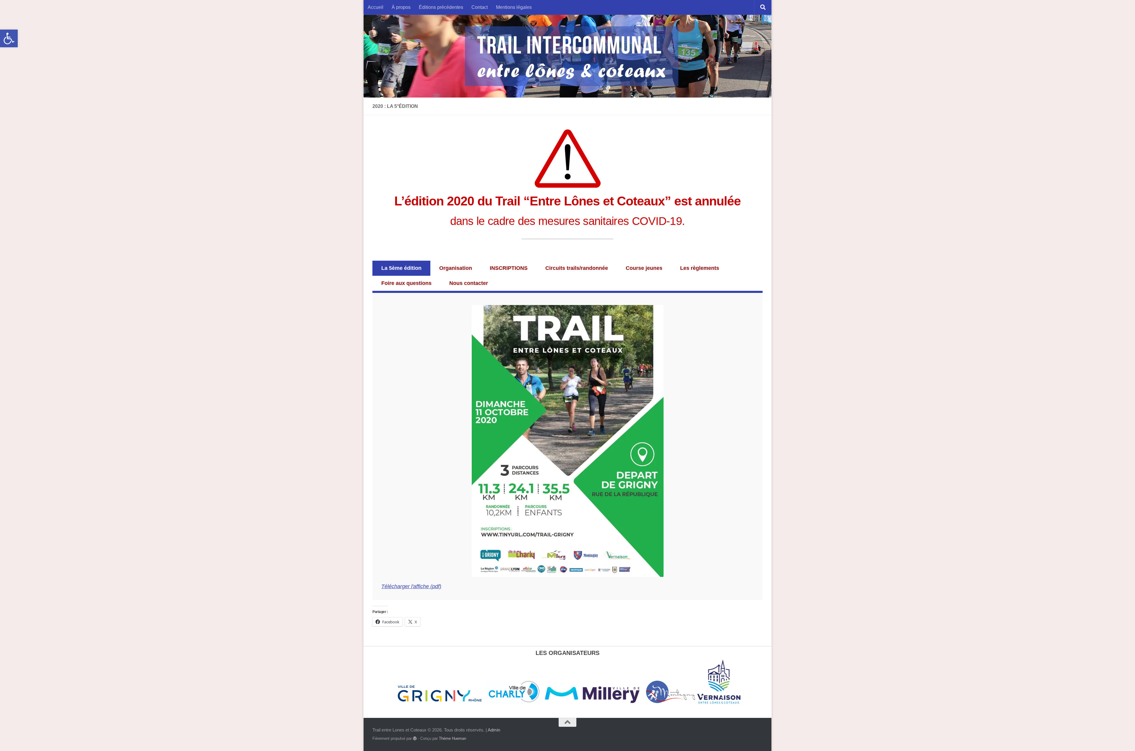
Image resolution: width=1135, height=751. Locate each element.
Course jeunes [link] (644, 268)
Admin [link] (494, 729)
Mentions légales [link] (514, 7)
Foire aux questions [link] (406, 283)
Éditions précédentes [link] (441, 7)
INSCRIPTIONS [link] (509, 268)
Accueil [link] (375, 7)
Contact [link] (479, 7)
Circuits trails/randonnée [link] (576, 268)
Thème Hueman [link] (452, 738)
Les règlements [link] (699, 268)
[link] (9, 38)
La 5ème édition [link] (401, 268)
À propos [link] (401, 7)
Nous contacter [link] (468, 283)
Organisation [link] (455, 268)
